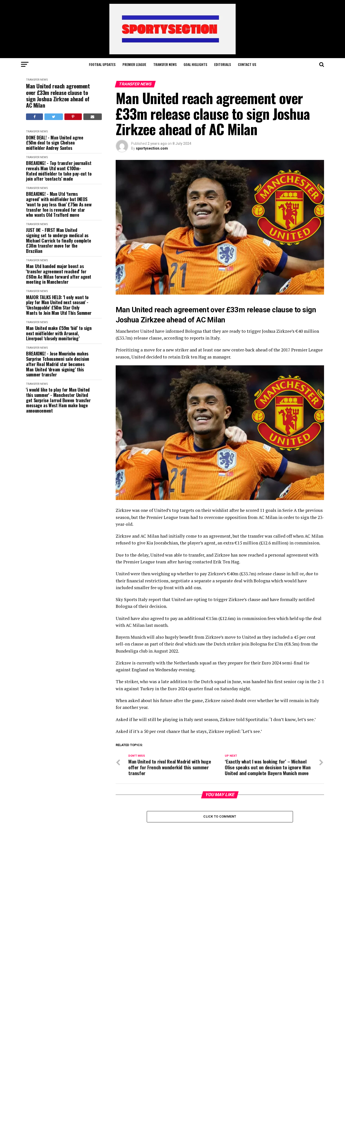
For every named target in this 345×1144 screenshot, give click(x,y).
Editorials (222, 64)
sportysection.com (152, 148)
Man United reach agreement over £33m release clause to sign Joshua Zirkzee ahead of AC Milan (58, 95)
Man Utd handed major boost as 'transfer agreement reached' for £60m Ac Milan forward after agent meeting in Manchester (58, 274)
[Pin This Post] (73, 116)
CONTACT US (247, 64)
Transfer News (165, 64)
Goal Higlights (195, 64)
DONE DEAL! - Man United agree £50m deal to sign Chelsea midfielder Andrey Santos (54, 143)
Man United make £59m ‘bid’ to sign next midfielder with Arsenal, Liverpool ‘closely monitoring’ (59, 333)
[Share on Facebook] (34, 116)
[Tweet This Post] (53, 116)
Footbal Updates (102, 64)
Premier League (134, 64)
